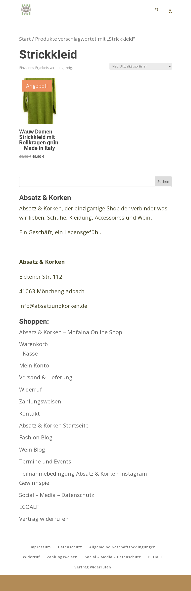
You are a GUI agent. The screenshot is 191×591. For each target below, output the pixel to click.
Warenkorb (33, 344)
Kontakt (29, 413)
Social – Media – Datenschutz (56, 494)
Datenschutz (70, 547)
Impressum (40, 547)
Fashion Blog (35, 437)
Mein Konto (34, 365)
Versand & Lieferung (45, 377)
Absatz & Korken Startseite (54, 425)
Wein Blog (32, 449)
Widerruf (30, 389)
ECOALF (29, 506)
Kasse (30, 353)
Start (25, 38)
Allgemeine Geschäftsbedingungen (122, 547)
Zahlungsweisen (40, 401)
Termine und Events (45, 461)
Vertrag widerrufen (44, 518)
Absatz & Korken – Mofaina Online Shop (70, 332)
